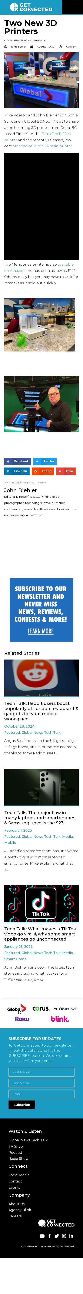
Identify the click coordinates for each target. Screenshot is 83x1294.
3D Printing (11, 482)
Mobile (10, 843)
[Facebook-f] (49, 1236)
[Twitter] (57, 1236)
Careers (15, 1216)
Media (67, 837)
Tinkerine (40, 482)
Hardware (39, 40)
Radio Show (19, 1159)
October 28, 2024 (19, 726)
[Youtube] (42, 1236)
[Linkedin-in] (71, 1236)
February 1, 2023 (18, 830)
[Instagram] (64, 1236)
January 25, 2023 (18, 947)
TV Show (16, 1146)
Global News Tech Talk (17, 40)
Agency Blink (20, 1210)
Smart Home (15, 959)
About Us (16, 1204)
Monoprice (26, 482)
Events (14, 1187)
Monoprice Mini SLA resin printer (42, 146)
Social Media (19, 1175)
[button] (79, 7)
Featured (12, 733)
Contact (15, 1181)
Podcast (15, 1153)
